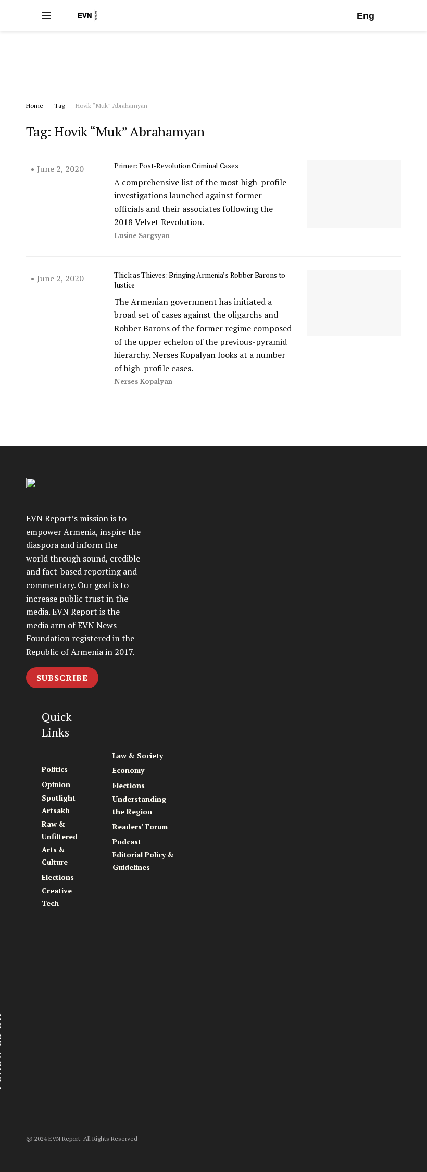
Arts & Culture (55, 855)
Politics (55, 769)
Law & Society (137, 755)
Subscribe (62, 677)
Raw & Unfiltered (60, 830)
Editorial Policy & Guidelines (143, 861)
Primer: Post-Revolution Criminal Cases (176, 165)
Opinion (56, 784)
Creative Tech (57, 897)
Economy (128, 770)
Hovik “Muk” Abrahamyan (111, 105)
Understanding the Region (139, 805)
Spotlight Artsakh (59, 804)
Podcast (126, 841)
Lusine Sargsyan (142, 236)
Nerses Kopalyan (143, 381)
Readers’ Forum (140, 826)
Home (34, 105)
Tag (59, 105)
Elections (58, 877)
